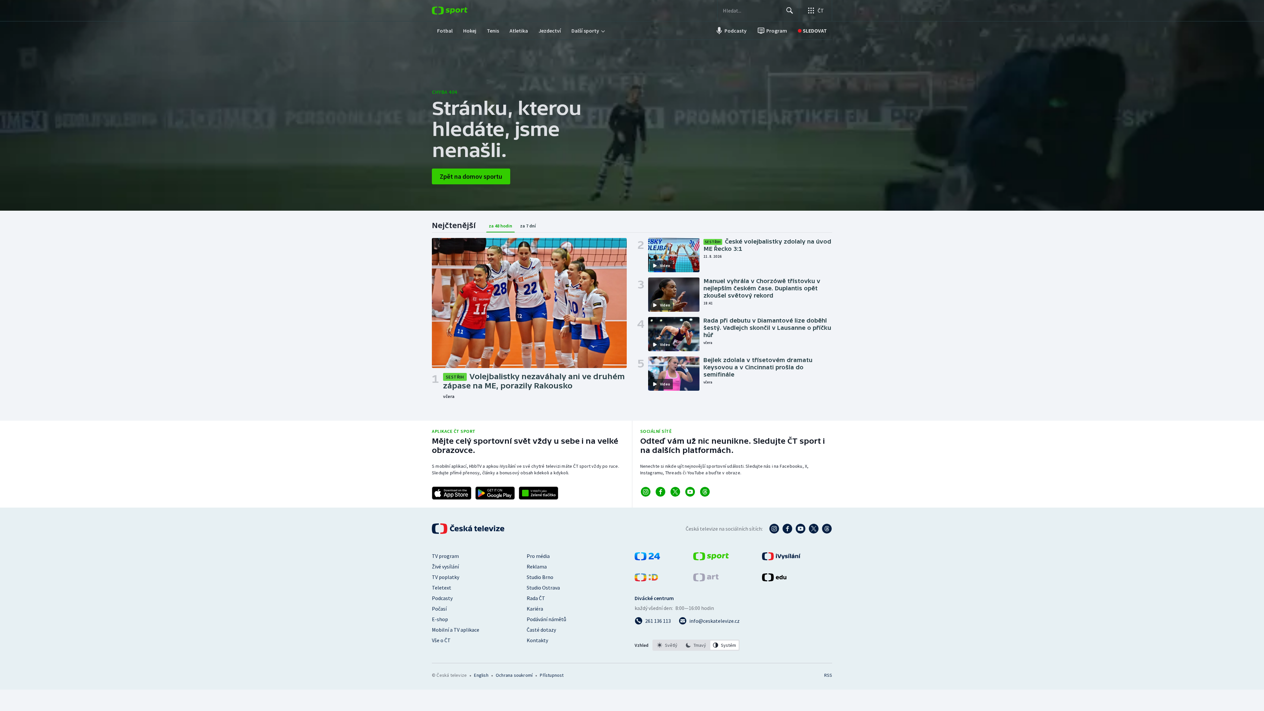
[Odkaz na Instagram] (645, 492)
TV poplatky (445, 577)
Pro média (538, 556)
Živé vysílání (445, 566)
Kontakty (537, 640)
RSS (828, 675)
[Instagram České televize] (774, 528)
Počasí (439, 608)
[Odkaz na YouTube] (690, 492)
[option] (667, 645)
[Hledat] (790, 10)
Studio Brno (540, 577)
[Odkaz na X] (675, 492)
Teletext (441, 587)
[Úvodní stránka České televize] (469, 528)
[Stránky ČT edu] (774, 579)
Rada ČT (536, 598)
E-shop (440, 619)
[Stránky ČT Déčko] (646, 579)
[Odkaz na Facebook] (660, 492)
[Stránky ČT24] (647, 558)
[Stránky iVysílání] (781, 558)
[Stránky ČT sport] (711, 558)
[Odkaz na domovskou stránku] (459, 10)
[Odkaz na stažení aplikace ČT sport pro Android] (495, 493)
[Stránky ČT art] (706, 579)
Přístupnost (552, 675)
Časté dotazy (541, 629)
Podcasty (442, 598)
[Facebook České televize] (787, 528)
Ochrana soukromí (514, 675)
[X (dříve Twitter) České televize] (813, 528)
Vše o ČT (441, 640)
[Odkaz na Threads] (704, 492)
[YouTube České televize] (800, 528)
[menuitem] (445, 30)
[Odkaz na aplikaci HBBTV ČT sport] (538, 493)
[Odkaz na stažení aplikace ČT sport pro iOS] (451, 493)
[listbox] (696, 645)
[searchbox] (752, 10)
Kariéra (535, 608)
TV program (445, 556)
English (481, 675)
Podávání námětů (546, 619)
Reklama (537, 566)
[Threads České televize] (827, 528)
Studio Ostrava (543, 587)
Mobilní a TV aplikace (455, 629)
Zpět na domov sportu (471, 176)
